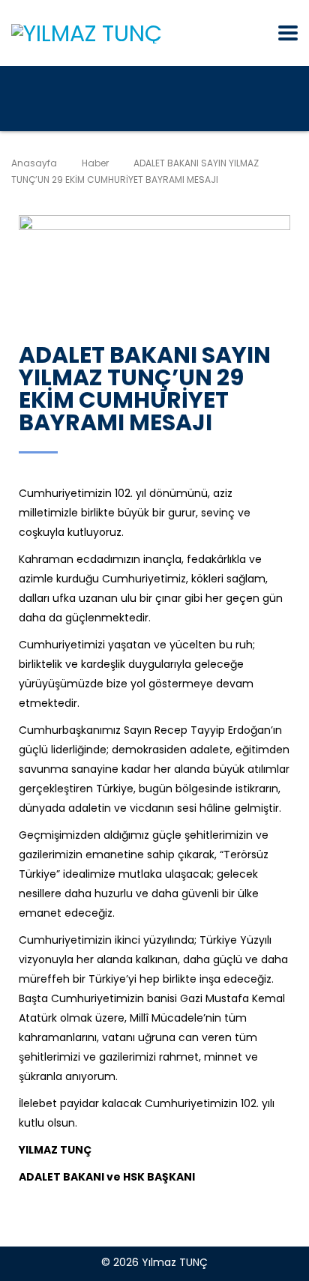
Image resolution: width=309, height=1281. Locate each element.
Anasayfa (34, 163)
